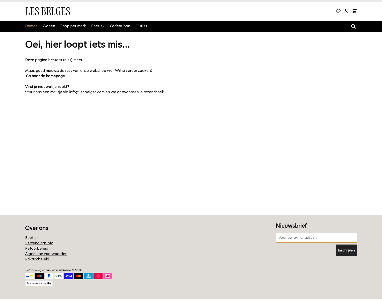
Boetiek (98, 26)
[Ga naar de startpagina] (47, 11)
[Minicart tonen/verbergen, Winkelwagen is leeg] (354, 11)
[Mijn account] (346, 11)
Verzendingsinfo (39, 243)
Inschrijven (346, 250)
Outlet (141, 26)
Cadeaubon (120, 26)
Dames (31, 26)
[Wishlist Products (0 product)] (338, 11)
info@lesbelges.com (87, 92)
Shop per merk (73, 26)
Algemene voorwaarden (46, 253)
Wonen (49, 26)
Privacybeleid (37, 259)
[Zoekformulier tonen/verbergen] (353, 26)
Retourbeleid (36, 248)
